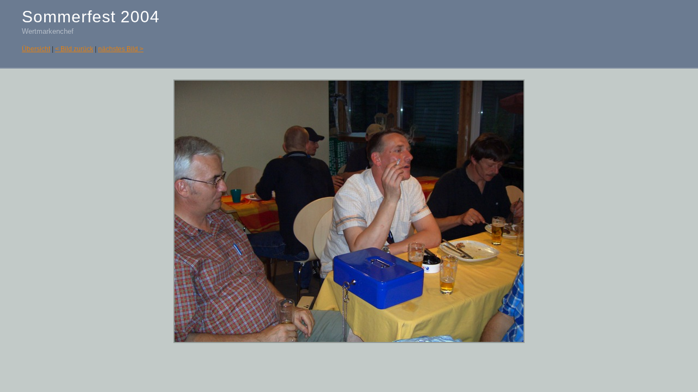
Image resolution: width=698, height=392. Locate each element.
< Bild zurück (74, 49)
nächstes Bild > (120, 49)
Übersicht (36, 49)
